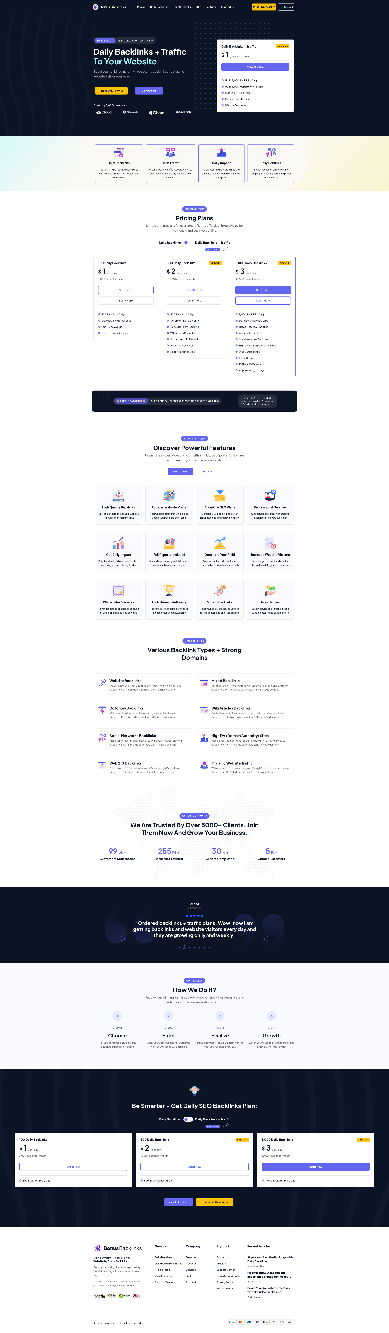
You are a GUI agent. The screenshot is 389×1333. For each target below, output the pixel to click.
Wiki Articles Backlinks (231, 708)
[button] (179, 947)
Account (288, 6)
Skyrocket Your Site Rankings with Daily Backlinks (270, 1259)
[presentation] (124, 938)
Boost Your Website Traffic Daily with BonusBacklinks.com (268, 1290)
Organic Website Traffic (232, 763)
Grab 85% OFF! (266, 6)
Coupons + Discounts (214, 1202)
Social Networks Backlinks (132, 735)
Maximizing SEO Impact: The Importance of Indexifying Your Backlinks (268, 1275)
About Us (207, 471)
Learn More (126, 300)
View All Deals (255, 66)
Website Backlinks (125, 680)
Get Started (126, 290)
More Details (180, 471)
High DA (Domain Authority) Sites (240, 735)
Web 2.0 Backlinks (125, 763)
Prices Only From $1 (111, 90)
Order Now (73, 1166)
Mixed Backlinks (225, 680)
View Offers (149, 90)
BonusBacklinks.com (107, 1322)
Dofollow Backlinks (126, 708)
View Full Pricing (178, 1202)
